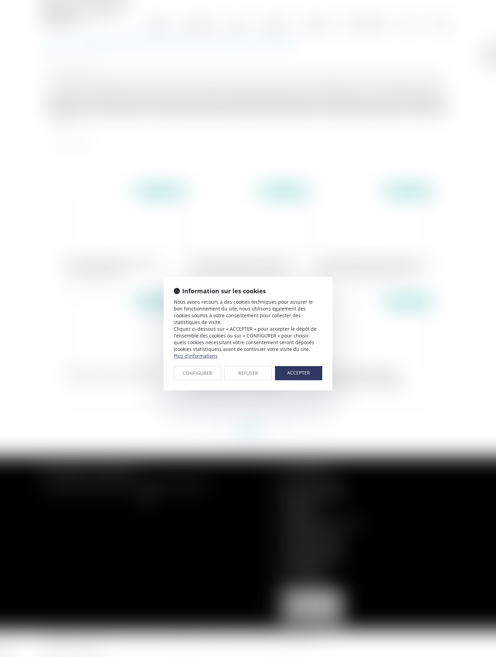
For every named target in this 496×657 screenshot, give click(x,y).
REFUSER (248, 373)
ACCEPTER (298, 372)
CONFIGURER (197, 373)
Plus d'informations (196, 356)
